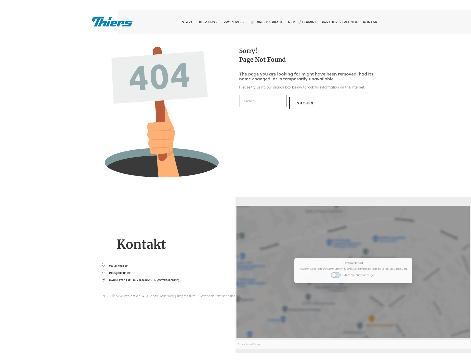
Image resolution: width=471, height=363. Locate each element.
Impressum (186, 296)
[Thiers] (112, 21)
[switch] (336, 274)
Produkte (232, 22)
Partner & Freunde (340, 22)
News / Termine (302, 22)
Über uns (206, 22)
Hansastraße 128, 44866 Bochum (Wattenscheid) (144, 280)
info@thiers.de (120, 273)
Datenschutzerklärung (217, 296)
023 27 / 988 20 (118, 265)
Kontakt (371, 22)
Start (187, 22)
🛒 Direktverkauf (266, 22)
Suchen (305, 103)
